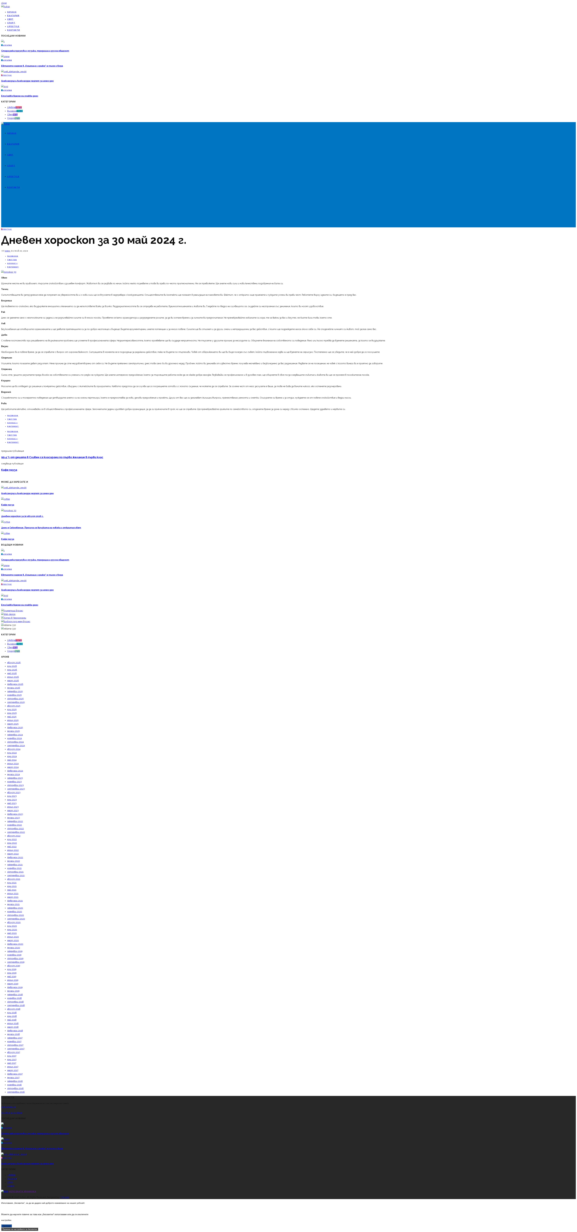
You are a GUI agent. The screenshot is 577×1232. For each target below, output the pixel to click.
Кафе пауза (9, 469)
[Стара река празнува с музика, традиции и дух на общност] (3, 41)
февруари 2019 (15, 987)
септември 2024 (16, 745)
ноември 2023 (14, 781)
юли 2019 (11, 969)
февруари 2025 (15, 727)
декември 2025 (15, 691)
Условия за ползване (11, 1113)
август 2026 (14, 662)
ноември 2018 (14, 998)
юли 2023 (12, 796)
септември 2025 (16, 702)
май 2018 (11, 1020)
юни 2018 (12, 1016)
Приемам (6, 1226)
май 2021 (11, 890)
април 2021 (12, 893)
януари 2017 (13, 1077)
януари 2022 (13, 861)
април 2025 (12, 720)
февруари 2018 (15, 1030)
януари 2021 (13, 904)
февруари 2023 (15, 814)
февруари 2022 (15, 857)
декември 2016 (15, 1081)
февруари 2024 (15, 771)
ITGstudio (64, 1197)
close (4, 3)
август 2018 (13, 1009)
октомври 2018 (15, 1002)
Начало (12, 12)
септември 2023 (16, 789)
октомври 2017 (15, 1045)
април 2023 (13, 807)
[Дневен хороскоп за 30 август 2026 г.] (8, 510)
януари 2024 (13, 774)
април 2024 (13, 763)
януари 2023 (13, 818)
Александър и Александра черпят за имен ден (27, 81)
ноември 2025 (14, 695)
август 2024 (13, 749)
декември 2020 (15, 908)
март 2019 (12, 984)
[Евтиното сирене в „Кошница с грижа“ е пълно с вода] (5, 56)
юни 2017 (11, 1059)
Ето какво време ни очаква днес (19, 96)
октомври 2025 (15, 698)
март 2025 (12, 724)
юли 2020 (12, 926)
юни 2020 (12, 929)
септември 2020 (16, 919)
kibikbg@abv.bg (8, 1107)
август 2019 (13, 965)
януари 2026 (13, 688)
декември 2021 (15, 864)
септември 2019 (15, 962)
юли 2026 (12, 666)
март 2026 (13, 680)
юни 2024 (12, 756)
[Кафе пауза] (5, 499)
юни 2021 (12, 886)
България (13, 16)
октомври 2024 (15, 742)
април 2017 (12, 1067)
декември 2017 (14, 1038)
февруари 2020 (15, 944)
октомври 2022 (15, 828)
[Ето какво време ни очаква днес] (4, 86)
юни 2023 (12, 799)
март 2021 (12, 897)
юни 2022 (12, 843)
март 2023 (13, 810)
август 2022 (13, 836)
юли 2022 (12, 839)
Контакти (13, 30)
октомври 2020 (15, 915)
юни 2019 (12, 973)
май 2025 (11, 716)
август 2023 (13, 792)
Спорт (11, 23)
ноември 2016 (14, 1085)
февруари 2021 (15, 901)
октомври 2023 (15, 785)
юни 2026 (12, 670)
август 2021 (13, 879)
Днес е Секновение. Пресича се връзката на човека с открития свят (41, 527)
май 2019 (11, 976)
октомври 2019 (15, 958)
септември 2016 (16, 1092)
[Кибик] (5, 6)
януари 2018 (13, 1034)
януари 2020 (13, 947)
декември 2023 (15, 778)
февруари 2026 (15, 684)
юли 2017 (11, 1056)
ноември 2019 (14, 955)
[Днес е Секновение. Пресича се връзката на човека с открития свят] (5, 522)
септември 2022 (16, 832)
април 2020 (13, 937)
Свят (10, 19)
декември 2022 (15, 821)
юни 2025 (12, 713)
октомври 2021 (15, 872)
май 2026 (12, 673)
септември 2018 (16, 1005)
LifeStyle (13, 26)
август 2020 (14, 922)
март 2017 (12, 1070)
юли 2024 (12, 753)
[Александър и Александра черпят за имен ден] (13, 71)
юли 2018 (12, 1012)
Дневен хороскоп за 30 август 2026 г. (22, 516)
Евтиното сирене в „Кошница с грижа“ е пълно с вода (32, 66)
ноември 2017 (14, 1041)
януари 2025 (13, 731)
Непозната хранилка (22, 1191)
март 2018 (12, 1027)
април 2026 (13, 677)
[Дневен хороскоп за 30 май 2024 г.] (8, 272)
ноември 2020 (14, 911)
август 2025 (13, 706)
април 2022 (13, 850)
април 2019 (12, 980)
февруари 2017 (15, 1074)
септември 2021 (15, 875)
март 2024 (13, 767)
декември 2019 (15, 951)
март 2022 (13, 854)
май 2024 (12, 760)
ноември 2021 (14, 868)
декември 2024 (15, 735)
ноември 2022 (14, 825)
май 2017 (11, 1063)
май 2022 (12, 846)
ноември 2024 (14, 738)
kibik (8, 251)
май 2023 (12, 803)
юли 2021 (11, 882)
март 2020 (13, 940)
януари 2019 (13, 991)
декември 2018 (15, 994)
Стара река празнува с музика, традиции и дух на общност (35, 51)
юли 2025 (12, 709)
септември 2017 (15, 1048)
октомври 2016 (15, 1088)
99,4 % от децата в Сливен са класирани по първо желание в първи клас (52, 457)
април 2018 (12, 1023)
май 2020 (12, 933)
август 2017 (13, 1052)
